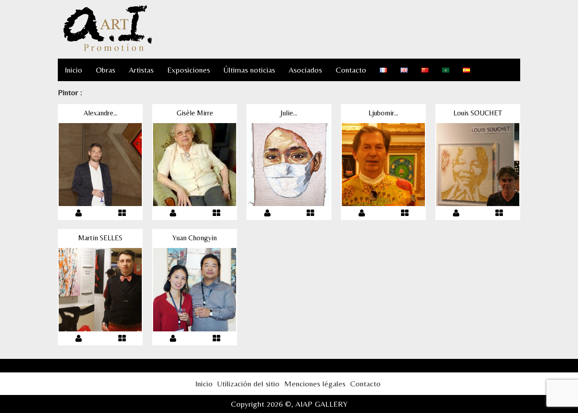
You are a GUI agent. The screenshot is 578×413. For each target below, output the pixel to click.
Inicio (73, 69)
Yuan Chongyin (194, 238)
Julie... (288, 113)
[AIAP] (107, 49)
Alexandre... (100, 113)
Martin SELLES (100, 238)
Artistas (141, 69)
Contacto (351, 69)
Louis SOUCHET (477, 113)
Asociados (305, 69)
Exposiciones (188, 69)
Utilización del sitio (248, 383)
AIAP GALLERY (321, 403)
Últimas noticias (249, 69)
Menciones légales (314, 383)
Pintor (68, 92)
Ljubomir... (383, 113)
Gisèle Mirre (195, 113)
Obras (105, 69)
